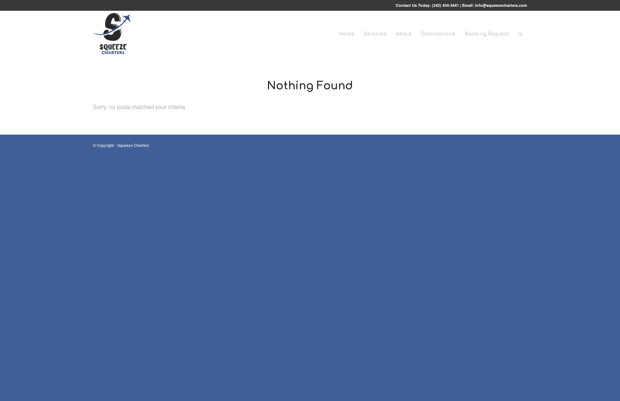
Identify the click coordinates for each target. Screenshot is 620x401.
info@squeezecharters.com (501, 5)
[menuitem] (346, 34)
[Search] (520, 34)
